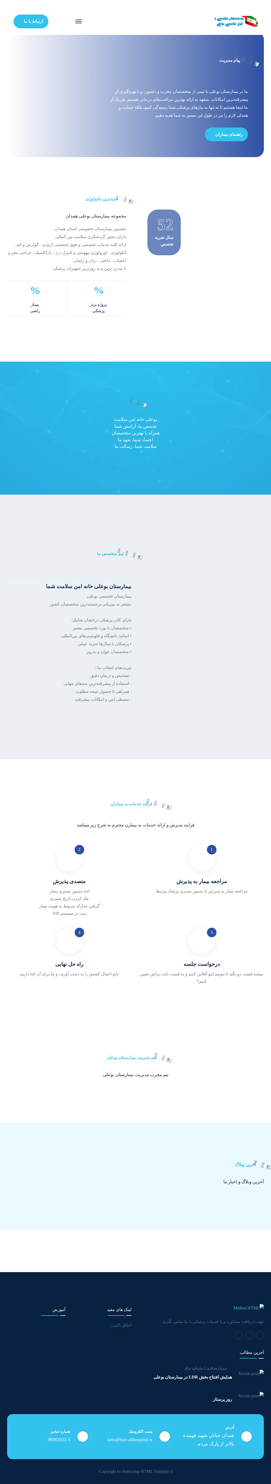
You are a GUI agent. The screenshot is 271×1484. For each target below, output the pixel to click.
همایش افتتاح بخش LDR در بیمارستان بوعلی (192, 1377)
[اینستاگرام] (249, 1335)
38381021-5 (58, 1439)
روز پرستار (222, 1399)
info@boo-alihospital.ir (129, 1439)
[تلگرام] (260, 1335)
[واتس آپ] (239, 1335)
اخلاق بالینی (121, 1325)
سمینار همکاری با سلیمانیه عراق (205, 1368)
